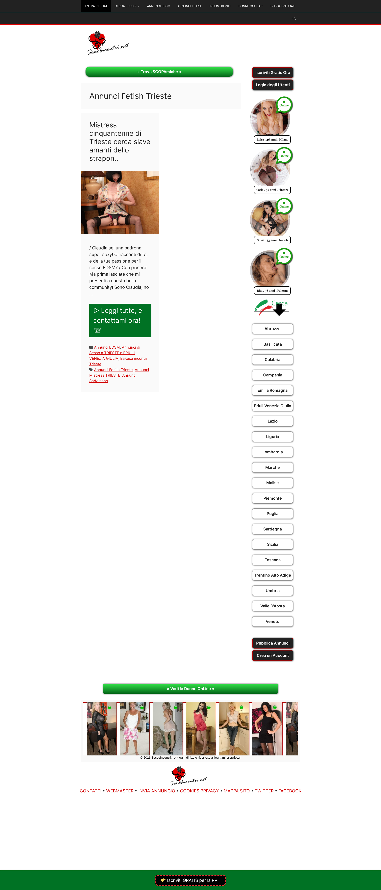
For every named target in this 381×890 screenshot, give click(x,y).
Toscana (273, 559)
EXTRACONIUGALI (282, 6)
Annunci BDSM (107, 347)
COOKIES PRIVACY (199, 790)
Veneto (272, 621)
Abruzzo (273, 328)
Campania (272, 375)
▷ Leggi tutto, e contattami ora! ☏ (117, 320)
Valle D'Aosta (272, 606)
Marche (272, 467)
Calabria (272, 359)
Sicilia (272, 544)
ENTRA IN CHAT (96, 6)
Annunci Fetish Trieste (113, 369)
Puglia (272, 513)
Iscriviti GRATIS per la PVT (193, 880)
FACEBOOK (289, 790)
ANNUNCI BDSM (158, 6)
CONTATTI (90, 790)
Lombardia (273, 452)
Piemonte (273, 498)
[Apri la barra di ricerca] (294, 18)
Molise (272, 482)
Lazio (273, 421)
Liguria (272, 436)
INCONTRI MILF (220, 6)
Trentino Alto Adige (272, 575)
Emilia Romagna (273, 390)
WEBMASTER (120, 790)
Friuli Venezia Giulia (272, 405)
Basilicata (273, 344)
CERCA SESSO (125, 6)
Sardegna (272, 529)
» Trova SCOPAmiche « (159, 71)
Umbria (273, 590)
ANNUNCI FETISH (189, 6)
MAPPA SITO (237, 790)
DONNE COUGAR (251, 6)
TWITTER (264, 790)
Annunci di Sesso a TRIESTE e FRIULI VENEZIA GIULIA (114, 353)
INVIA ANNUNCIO (156, 790)
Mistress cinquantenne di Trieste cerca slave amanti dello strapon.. (119, 141)
